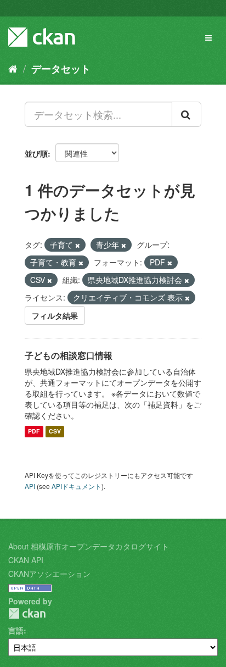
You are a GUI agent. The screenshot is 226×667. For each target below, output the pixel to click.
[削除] (77, 245)
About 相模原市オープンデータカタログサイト (88, 546)
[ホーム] (13, 68)
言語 (16, 630)
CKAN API (25, 559)
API (30, 486)
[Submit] (186, 114)
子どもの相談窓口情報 (68, 355)
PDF (33, 431)
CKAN (27, 613)
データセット (61, 69)
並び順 (36, 153)
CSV (55, 431)
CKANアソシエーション (49, 573)
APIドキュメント (76, 486)
